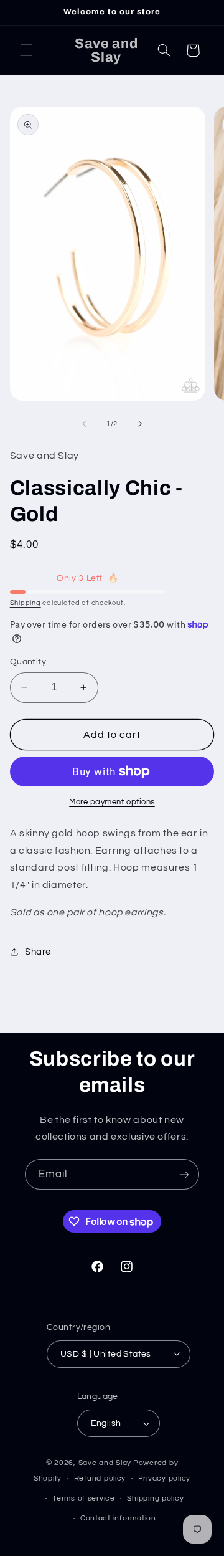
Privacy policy (164, 1478)
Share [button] (38, 952)
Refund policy (100, 1478)
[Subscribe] (184, 1174)
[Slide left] (84, 423)
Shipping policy (155, 1498)
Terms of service (83, 1498)
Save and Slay (105, 1462)
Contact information (118, 1518)
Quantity (28, 661)
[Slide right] (140, 423)
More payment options (112, 802)
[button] (26, 50)
